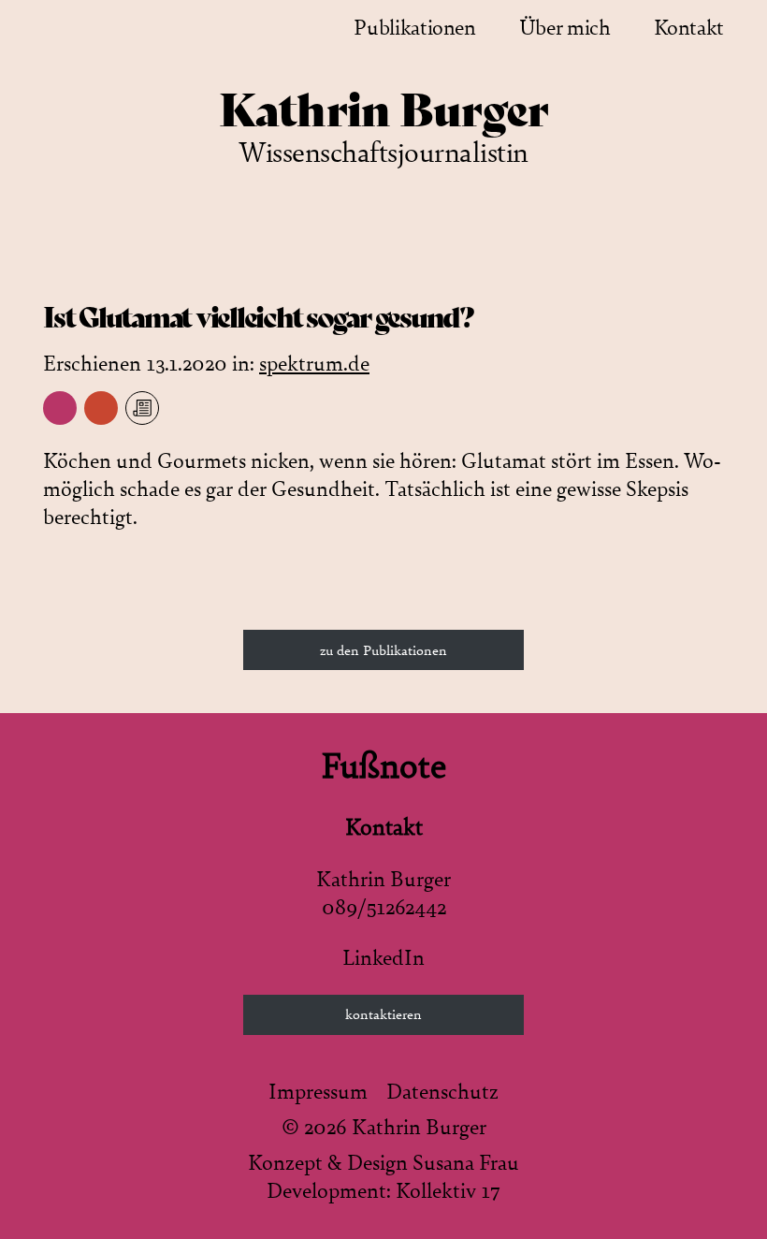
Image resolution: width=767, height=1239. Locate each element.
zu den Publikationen (383, 650)
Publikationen (414, 28)
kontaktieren (383, 1014)
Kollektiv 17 (448, 1191)
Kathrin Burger (384, 110)
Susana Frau (465, 1163)
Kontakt (689, 28)
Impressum (318, 1092)
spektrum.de (314, 364)
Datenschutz (442, 1092)
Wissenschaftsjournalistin (383, 153)
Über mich (565, 28)
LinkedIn (383, 958)
